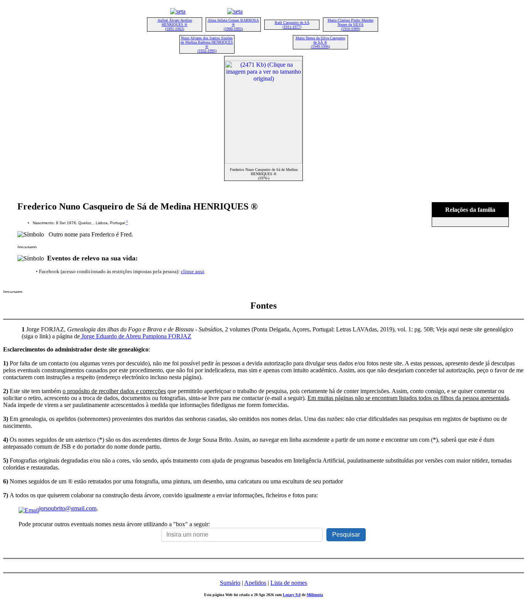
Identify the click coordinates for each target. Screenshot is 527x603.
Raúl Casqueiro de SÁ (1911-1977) (292, 24)
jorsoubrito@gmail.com (67, 508)
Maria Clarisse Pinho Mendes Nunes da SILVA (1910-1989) (350, 24)
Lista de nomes (288, 582)
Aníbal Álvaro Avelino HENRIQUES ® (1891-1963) (174, 24)
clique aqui (192, 271)
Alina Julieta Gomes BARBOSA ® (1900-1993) (233, 24)
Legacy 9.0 (292, 595)
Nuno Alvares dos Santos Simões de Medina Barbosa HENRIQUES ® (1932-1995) (207, 44)
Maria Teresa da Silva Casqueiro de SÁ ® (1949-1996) (320, 42)
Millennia (315, 595)
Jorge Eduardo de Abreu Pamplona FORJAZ (135, 336)
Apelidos (255, 582)
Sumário (230, 582)
